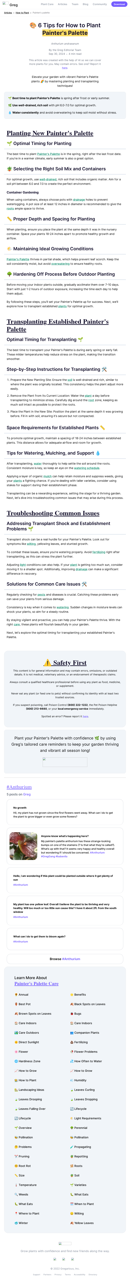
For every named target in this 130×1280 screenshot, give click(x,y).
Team (75, 4)
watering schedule (86, 468)
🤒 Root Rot (22, 1166)
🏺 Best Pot (22, 1004)
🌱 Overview (23, 1127)
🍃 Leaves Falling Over (30, 1108)
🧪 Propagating (80, 1147)
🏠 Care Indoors (25, 1023)
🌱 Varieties (78, 1185)
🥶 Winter (21, 1223)
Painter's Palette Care (36, 983)
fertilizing (98, 552)
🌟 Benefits (78, 994)
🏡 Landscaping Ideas (29, 1089)
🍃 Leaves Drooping (28, 1099)
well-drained (47, 179)
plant (88, 395)
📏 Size (19, 1175)
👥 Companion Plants (84, 1032)
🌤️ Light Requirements (85, 1118)
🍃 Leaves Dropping (84, 1099)
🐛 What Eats (79, 1194)
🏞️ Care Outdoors (26, 1032)
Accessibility (79, 1274)
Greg (27, 794)
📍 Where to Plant (26, 1213)
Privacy (58, 1274)
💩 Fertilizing (79, 1042)
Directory (93, 1274)
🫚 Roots (76, 1166)
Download (119, 4)
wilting (31, 543)
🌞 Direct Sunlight (26, 1042)
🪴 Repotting (79, 1156)
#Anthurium (19, 786)
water (38, 463)
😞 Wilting (77, 1213)
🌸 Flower (21, 1051)
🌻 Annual (21, 994)
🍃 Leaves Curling (82, 1089)
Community (100, 4)
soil (70, 379)
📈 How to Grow (25, 1070)
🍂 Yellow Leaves (82, 1223)
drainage (79, 199)
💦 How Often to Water (86, 1061)
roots (10, 208)
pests (41, 594)
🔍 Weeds (21, 1194)
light (23, 564)
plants (62, 306)
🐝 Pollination (23, 1137)
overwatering (60, 263)
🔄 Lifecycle (78, 1108)
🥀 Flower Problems (84, 1051)
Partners (47, 1274)
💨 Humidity (78, 1080)
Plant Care (47, 4)
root (91, 400)
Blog (85, 4)
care (17, 624)
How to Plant (22, 12)
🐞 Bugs (75, 1013)
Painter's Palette (48, 154)
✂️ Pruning (21, 1156)
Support (36, 1274)
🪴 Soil (74, 1175)
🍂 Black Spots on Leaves (87, 1004)
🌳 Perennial (78, 1127)
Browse (65, 959)
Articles (62, 4)
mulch (47, 476)
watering (63, 607)
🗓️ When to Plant (82, 1204)
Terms (68, 1274)
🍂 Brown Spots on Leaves (32, 1013)
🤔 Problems (23, 1147)
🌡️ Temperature (25, 1185)
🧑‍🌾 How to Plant (25, 1080)
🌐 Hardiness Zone (27, 1061)
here (64, 67)
